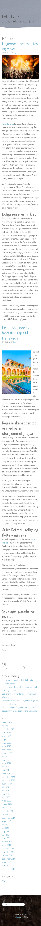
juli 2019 (5, 824)
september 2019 (8, 818)
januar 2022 (6, 763)
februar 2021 (7, 773)
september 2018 (8, 858)
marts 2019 (6, 838)
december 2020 (8, 777)
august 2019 (6, 821)
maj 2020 (5, 794)
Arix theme (16, 917)
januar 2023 (6, 746)
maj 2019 (5, 831)
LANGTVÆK (10, 16)
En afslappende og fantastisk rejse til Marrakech (15, 333)
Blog (14, 53)
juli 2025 (5, 725)
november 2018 (8, 852)
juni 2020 (5, 790)
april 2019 (5, 835)
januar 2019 (6, 845)
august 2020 (7, 783)
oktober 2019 (7, 814)
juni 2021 (5, 766)
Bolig (4, 884)
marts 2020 (6, 800)
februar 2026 (7, 722)
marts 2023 (6, 743)
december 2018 (8, 848)
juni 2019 (5, 828)
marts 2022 (6, 760)
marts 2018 (6, 865)
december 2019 (8, 811)
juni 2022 (5, 756)
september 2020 (8, 780)
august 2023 (7, 739)
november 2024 (8, 729)
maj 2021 (5, 770)
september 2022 (8, 749)
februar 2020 (7, 804)
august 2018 (6, 862)
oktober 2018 (7, 855)
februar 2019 (7, 841)
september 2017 (8, 869)
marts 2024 (6, 732)
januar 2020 (6, 807)
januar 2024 (6, 736)
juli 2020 (5, 787)
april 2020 (6, 797)
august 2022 (7, 753)
